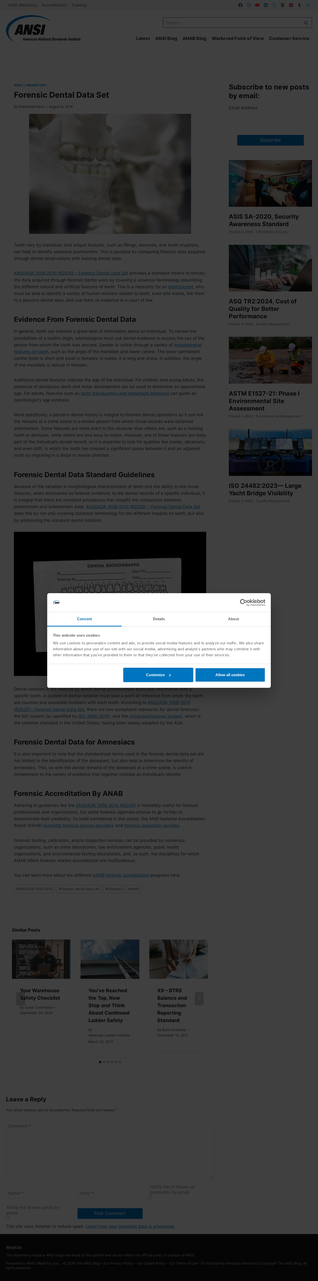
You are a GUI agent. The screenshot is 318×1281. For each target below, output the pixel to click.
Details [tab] (159, 619)
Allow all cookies (230, 675)
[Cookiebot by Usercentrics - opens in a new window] (243, 602)
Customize (155, 675)
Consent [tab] (84, 619)
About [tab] (233, 619)
